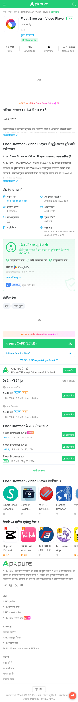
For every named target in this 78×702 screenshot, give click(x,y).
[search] (74, 4)
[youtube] (22, 585)
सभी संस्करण (39, 470)
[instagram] (11, 585)
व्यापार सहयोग (9, 673)
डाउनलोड (69, 370)
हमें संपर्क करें (8, 668)
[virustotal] (46, 244)
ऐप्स (10, 11)
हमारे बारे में (7, 662)
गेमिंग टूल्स (18, 306)
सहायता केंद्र (8, 679)
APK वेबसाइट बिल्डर (12, 637)
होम (4, 11)
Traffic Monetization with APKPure (21, 648)
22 (8, 221)
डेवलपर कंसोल (9, 632)
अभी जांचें (48, 221)
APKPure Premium (13, 618)
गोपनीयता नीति (65, 695)
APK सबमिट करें (10, 643)
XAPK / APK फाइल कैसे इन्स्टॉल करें (37, 360)
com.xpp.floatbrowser (17, 200)
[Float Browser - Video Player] (11, 23)
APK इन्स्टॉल (9, 601)
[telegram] (5, 585)
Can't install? (68, 380)
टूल (15, 11)
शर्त (42, 698)
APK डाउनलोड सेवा (12, 612)
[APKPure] (39, 4)
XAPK (69, 18)
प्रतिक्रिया (12, 227)
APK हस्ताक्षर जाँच (11, 607)
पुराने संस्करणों (27, 35)
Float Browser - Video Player (34, 11)
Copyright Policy (31, 698)
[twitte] (16, 585)
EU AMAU (50, 698)
